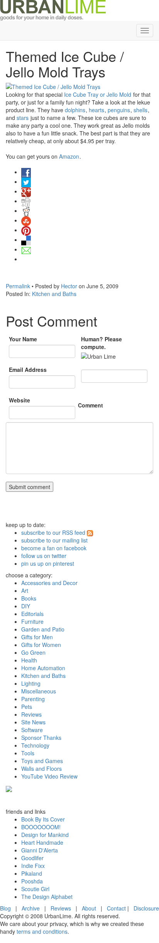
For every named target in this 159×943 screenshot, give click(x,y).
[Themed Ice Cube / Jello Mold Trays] (79, 87)
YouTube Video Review (49, 776)
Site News (33, 722)
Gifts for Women (41, 645)
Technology (35, 745)
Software (32, 730)
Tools (27, 753)
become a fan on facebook (53, 548)
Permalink (18, 286)
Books (28, 598)
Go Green (33, 652)
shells (140, 110)
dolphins (75, 110)
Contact (116, 908)
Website (19, 400)
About (89, 908)
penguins (119, 110)
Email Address (28, 369)
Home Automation (43, 668)
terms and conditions (42, 931)
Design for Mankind (45, 835)
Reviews (31, 714)
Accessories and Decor (49, 583)
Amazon (69, 156)
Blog (5, 908)
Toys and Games (42, 761)
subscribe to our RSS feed (53, 532)
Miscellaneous (38, 691)
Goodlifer (32, 858)
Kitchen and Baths (54, 294)
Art (24, 590)
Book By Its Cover (43, 819)
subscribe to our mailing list (54, 540)
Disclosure (146, 908)
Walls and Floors (41, 768)
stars (23, 118)
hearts (96, 110)
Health (29, 660)
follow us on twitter (43, 556)
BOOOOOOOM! (41, 827)
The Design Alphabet (47, 896)
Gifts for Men (37, 637)
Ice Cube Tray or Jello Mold (97, 94)
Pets (26, 706)
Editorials (32, 614)
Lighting (31, 683)
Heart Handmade (42, 842)
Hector (69, 286)
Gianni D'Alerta (39, 850)
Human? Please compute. (101, 343)
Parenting (33, 699)
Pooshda (32, 881)
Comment (90, 405)
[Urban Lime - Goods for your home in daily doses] (53, 10)
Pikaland (31, 873)
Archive (31, 908)
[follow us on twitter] (9, 788)
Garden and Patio (42, 629)
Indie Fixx (33, 865)
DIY (25, 606)
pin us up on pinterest (47, 563)
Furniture (32, 621)
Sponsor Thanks (41, 737)
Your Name (23, 339)
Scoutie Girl (35, 889)
